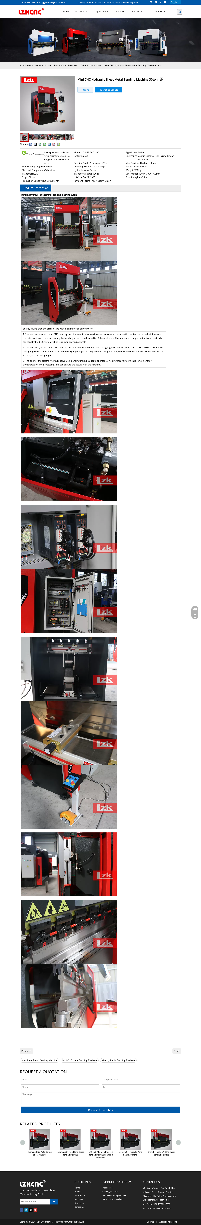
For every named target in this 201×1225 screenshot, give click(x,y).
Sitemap (150, 1221)
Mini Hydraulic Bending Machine (118, 1060)
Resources (79, 1203)
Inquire (85, 89)
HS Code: (78, 177)
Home (77, 1187)
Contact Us (79, 1207)
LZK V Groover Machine (112, 1199)
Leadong (173, 1221)
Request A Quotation (100, 1110)
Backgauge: (132, 155)
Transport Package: (84, 173)
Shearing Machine (110, 1191)
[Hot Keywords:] (179, 11)
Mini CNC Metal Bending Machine (79, 1060)
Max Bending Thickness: (138, 163)
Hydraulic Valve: (82, 170)
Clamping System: (83, 166)
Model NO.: (79, 152)
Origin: (25, 177)
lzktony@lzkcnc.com (55, 2)
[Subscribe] (54, 1201)
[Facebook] (151, 2)
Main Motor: (132, 166)
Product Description (36, 188)
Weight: (129, 170)
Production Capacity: (32, 180)
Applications (80, 1195)
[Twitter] (160, 2)
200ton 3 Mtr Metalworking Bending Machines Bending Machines (100, 1155)
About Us (79, 1199)
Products (78, 1191)
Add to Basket (111, 89)
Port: (128, 177)
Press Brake (107, 1187)
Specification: (132, 173)
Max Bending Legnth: (33, 166)
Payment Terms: (82, 180)
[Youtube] (165, 2)
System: (78, 155)
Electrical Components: (33, 170)
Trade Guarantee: (35, 154)
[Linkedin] (156, 2)
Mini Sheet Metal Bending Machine (39, 1060)
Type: (128, 152)
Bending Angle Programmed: (88, 163)
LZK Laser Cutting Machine (114, 1195)
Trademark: (28, 173)
